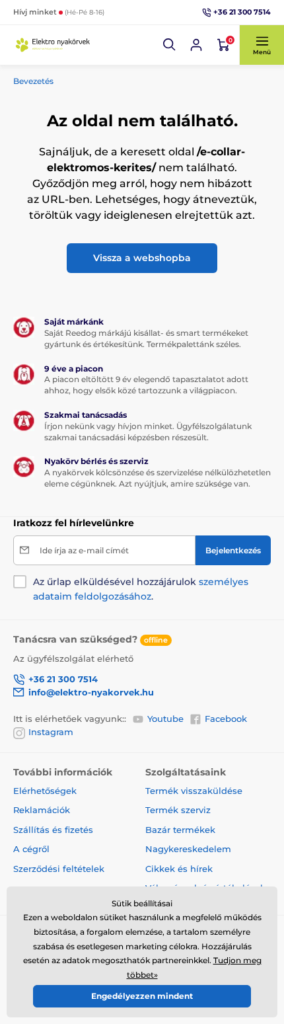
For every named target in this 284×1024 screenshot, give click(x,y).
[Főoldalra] (52, 45)
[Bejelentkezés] (196, 45)
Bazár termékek (180, 829)
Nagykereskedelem (188, 849)
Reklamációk (41, 810)
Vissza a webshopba (142, 258)
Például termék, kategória (101, 74)
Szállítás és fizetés (53, 829)
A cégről (31, 849)
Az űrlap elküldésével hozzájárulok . (140, 589)
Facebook (226, 718)
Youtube (165, 718)
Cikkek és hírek (179, 868)
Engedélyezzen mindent (142, 996)
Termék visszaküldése (193, 790)
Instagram (50, 732)
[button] (170, 45)
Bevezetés (33, 81)
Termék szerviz (178, 810)
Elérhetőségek (45, 790)
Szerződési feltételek (58, 868)
